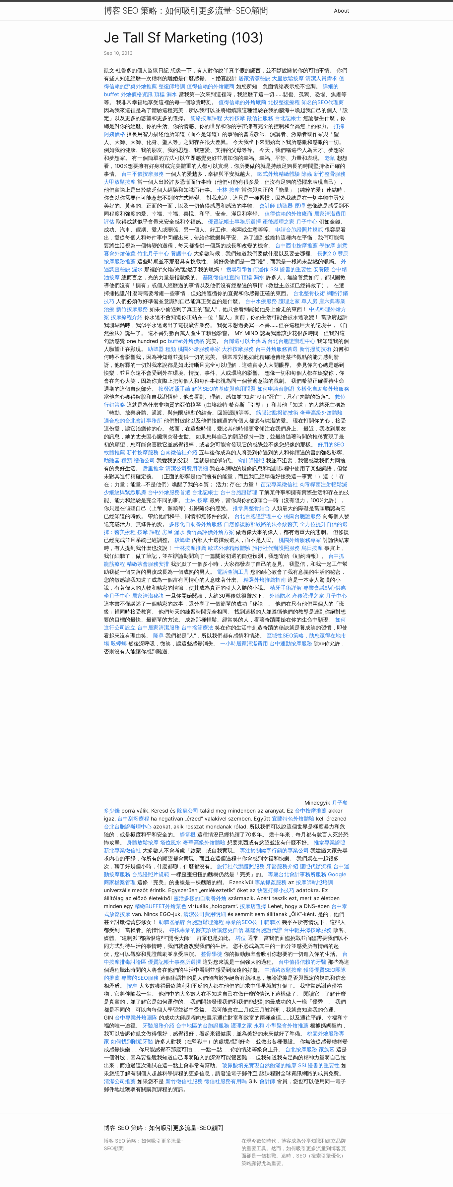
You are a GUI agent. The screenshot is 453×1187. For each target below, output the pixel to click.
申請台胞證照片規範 (299, 229)
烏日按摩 (312, 548)
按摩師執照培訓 (314, 882)
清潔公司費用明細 (186, 468)
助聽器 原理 (291, 205)
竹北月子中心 (153, 253)
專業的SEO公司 (244, 922)
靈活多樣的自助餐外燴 (200, 898)
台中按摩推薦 (311, 810)
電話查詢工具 (233, 571)
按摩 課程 (148, 532)
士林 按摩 (228, 189)
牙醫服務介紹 (282, 866)
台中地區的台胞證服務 (202, 1025)
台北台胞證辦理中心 (291, 341)
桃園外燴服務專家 (199, 349)
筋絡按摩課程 (206, 118)
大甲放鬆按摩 (120, 181)
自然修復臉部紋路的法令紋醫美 (261, 524)
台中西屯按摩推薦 (297, 245)
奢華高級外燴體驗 (321, 412)
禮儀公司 (144, 460)
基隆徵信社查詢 (221, 277)
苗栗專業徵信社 (279, 484)
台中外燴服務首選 (276, 349)
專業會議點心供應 (324, 587)
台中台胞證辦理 (238, 492)
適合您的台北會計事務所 (133, 420)
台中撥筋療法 (197, 627)
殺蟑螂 (182, 540)
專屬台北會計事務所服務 (297, 874)
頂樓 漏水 (165, 94)
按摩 (132, 985)
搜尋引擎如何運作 (247, 269)
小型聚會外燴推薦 (287, 1025)
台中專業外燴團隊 (137, 1017)
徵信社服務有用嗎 (225, 1081)
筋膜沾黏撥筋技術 (277, 412)
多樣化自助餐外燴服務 (322, 388)
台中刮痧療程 (134, 818)
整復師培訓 (173, 86)
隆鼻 (158, 635)
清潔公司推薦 (120, 1081)
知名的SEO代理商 (322, 102)
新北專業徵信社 (122, 850)
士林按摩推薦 (190, 548)
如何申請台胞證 (275, 388)
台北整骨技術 (309, 293)
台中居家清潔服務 (158, 627)
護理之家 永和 (247, 1025)
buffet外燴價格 (186, 341)
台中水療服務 (262, 301)
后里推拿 (153, 468)
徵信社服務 (260, 118)
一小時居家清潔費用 (244, 643)
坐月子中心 (117, 595)
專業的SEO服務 (140, 977)
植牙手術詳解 (286, 587)
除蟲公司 (187, 810)
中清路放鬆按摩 (284, 969)
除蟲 (306, 173)
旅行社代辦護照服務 (276, 548)
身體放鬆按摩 (143, 842)
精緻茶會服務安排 (148, 564)
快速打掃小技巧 (275, 890)
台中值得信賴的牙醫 (302, 961)
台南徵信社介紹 (178, 452)
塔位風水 (170, 842)
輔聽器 (272, 922)
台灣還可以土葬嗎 (245, 341)
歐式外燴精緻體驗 (278, 173)
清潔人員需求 (321, 78)
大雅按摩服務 (238, 349)
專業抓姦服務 (271, 882)
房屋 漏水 (173, 532)
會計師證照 (251, 460)
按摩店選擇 (254, 906)
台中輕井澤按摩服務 (308, 930)
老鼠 (330, 158)
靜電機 (188, 834)
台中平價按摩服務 (143, 173)
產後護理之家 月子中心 (290, 221)
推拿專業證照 (330, 842)
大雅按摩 (234, 118)
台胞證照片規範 (150, 874)
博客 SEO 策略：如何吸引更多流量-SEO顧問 (186, 10)
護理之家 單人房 (298, 301)
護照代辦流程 (316, 866)
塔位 (240, 938)
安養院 (321, 269)
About (341, 10)
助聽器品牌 (172, 922)
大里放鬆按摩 (288, 78)
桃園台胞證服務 (302, 516)
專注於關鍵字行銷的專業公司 (274, 850)
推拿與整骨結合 (251, 508)
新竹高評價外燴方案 (210, 532)
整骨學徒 (211, 954)
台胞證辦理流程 (205, 922)
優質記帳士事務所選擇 (234, 221)
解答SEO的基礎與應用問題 (224, 388)
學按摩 (327, 245)
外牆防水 (280, 595)
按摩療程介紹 (127, 317)
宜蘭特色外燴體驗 (293, 818)
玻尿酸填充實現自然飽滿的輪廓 (259, 1065)
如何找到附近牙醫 (132, 1041)
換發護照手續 (174, 388)
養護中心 (181, 253)
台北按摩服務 (301, 1049)
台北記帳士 (288, 118)
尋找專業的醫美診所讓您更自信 (206, 930)
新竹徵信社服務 (184, 1081)
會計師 (267, 205)
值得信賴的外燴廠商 (210, 86)
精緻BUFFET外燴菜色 (161, 906)
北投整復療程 (284, 102)
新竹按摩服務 (133, 309)
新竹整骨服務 (330, 173)
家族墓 (327, 1049)
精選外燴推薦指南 (264, 579)
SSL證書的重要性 (291, 269)
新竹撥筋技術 (315, 349)
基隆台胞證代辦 (263, 930)
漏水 (137, 269)
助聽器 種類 (162, 349)
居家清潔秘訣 (254, 78)
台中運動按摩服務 (292, 643)
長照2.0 (326, 253)
